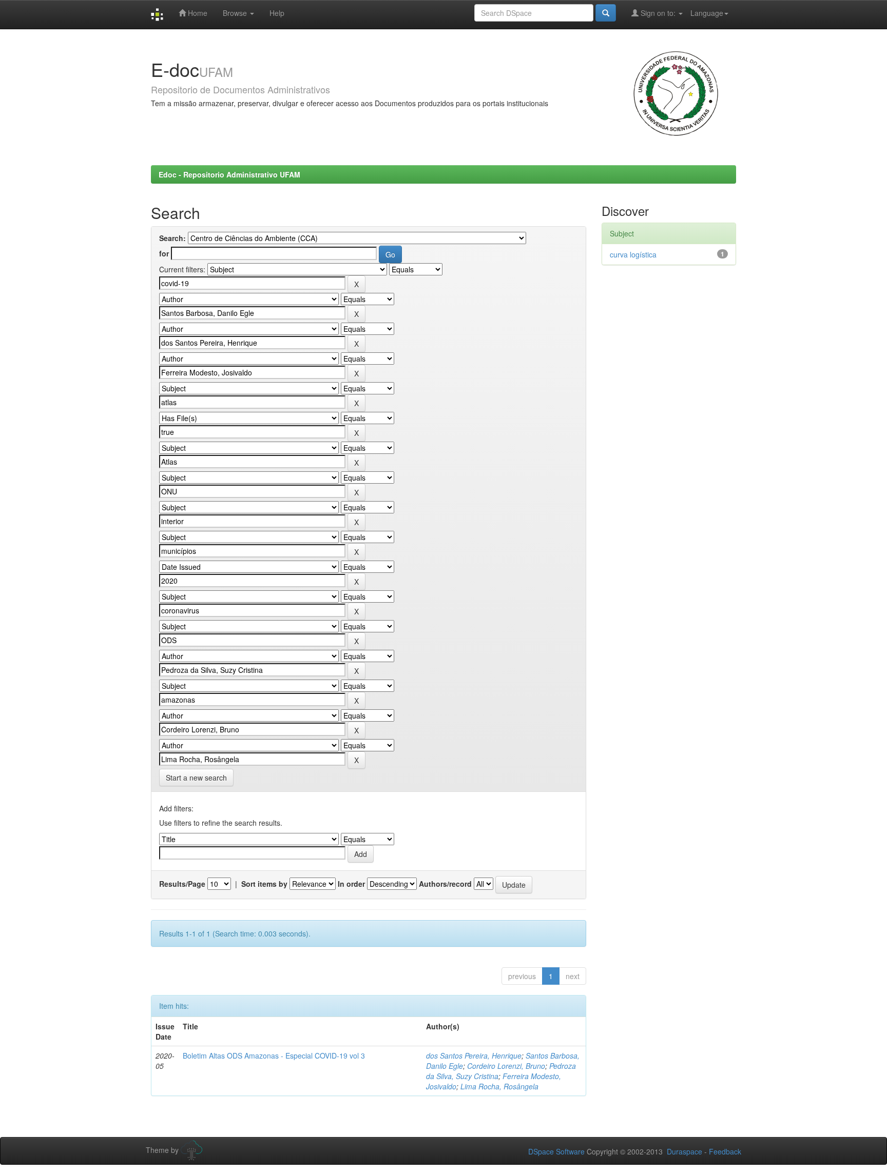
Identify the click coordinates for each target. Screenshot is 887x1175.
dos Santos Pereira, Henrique (474, 1055)
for (164, 253)
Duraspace (684, 1151)
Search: (172, 238)
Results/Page (182, 884)
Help (276, 13)
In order (351, 884)
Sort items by (264, 884)
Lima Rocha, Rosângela (499, 1086)
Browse (236, 13)
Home (196, 13)
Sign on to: (658, 13)
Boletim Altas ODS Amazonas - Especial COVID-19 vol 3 (274, 1055)
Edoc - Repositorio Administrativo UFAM (229, 174)
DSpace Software (556, 1151)
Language (706, 13)
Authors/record (445, 884)
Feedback (725, 1151)
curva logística (633, 254)
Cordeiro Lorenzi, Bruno (506, 1066)
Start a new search (196, 777)
